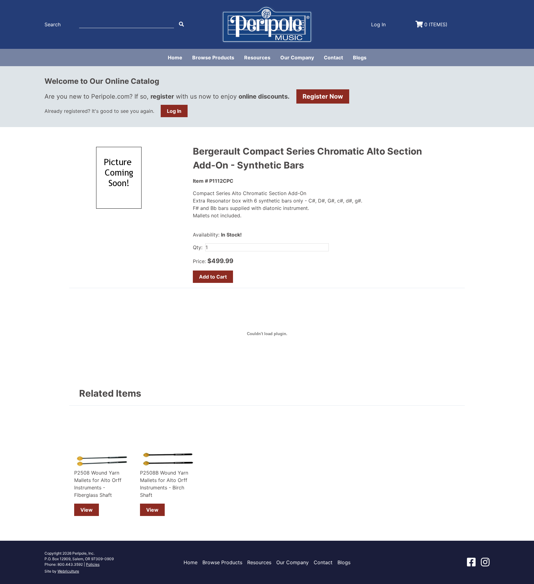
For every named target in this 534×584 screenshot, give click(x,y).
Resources (257, 57)
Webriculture (68, 571)
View (86, 510)
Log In (174, 111)
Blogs (360, 57)
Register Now (323, 96)
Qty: (197, 247)
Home (175, 57)
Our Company (297, 57)
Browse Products (213, 57)
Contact (333, 57)
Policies (93, 564)
